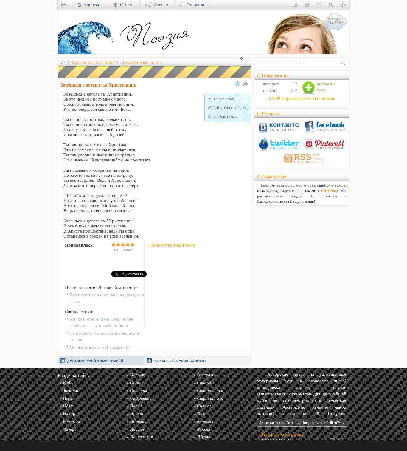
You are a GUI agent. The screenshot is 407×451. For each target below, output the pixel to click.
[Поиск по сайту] (331, 4)
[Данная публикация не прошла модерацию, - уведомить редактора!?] (154, 78)
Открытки (195, 4)
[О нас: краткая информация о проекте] (295, 4)
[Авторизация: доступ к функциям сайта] (343, 4)
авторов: (271, 84)
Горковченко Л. (226, 116)
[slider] (123, 244)
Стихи (124, 4)
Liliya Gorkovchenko (230, 107)
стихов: (269, 90)
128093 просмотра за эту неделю (301, 98)
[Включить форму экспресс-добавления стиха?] (245, 58)
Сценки (159, 4)
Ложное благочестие (141, 62)
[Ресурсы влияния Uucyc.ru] (62, 62)
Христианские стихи (92, 62)
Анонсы (90, 4)
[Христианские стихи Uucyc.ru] (154, 52)
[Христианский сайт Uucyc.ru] (87, 52)
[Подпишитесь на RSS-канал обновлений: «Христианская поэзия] (301, 164)
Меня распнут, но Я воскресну (99, 347)
